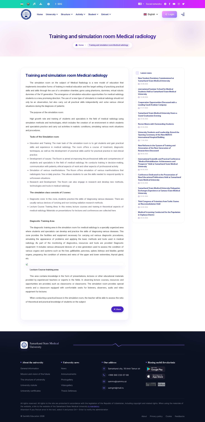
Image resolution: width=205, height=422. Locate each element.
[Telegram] (165, 4)
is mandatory (93, 406)
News (64, 368)
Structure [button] (65, 14)
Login (171, 14)
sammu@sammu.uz (117, 381)
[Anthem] (34, 4)
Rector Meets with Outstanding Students (156, 124)
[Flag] (21, 4)
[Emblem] (28, 4)
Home (40, 14)
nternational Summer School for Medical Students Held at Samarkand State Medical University (157, 91)
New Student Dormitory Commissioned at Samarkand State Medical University (156, 79)
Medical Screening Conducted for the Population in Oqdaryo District (159, 213)
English (151, 14)
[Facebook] (169, 4)
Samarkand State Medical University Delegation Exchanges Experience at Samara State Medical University (159, 190)
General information (29, 368)
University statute (28, 385)
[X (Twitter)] (183, 4)
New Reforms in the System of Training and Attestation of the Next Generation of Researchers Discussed (156, 148)
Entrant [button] (104, 14)
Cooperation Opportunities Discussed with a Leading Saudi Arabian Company (157, 103)
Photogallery (67, 379)
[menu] (182, 14)
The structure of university (32, 379)
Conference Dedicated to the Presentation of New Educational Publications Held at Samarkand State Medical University (159, 177)
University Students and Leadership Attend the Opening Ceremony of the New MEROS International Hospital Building (158, 134)
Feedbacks (179, 416)
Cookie (169, 416)
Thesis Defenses (69, 391)
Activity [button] (79, 14)
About (144, 416)
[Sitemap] (41, 4)
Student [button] (92, 14)
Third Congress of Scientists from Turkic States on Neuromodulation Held (158, 202)
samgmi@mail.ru (116, 388)
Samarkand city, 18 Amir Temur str (124, 368)
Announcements (68, 374)
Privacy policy (156, 416)
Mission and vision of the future (35, 374)
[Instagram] (179, 4)
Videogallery (67, 385)
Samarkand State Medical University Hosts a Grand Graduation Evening (157, 114)
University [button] (51, 14)
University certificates (30, 391)
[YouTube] (174, 4)
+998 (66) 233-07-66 (118, 375)
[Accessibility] (48, 4)
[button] (141, 4)
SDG (59, 4)
